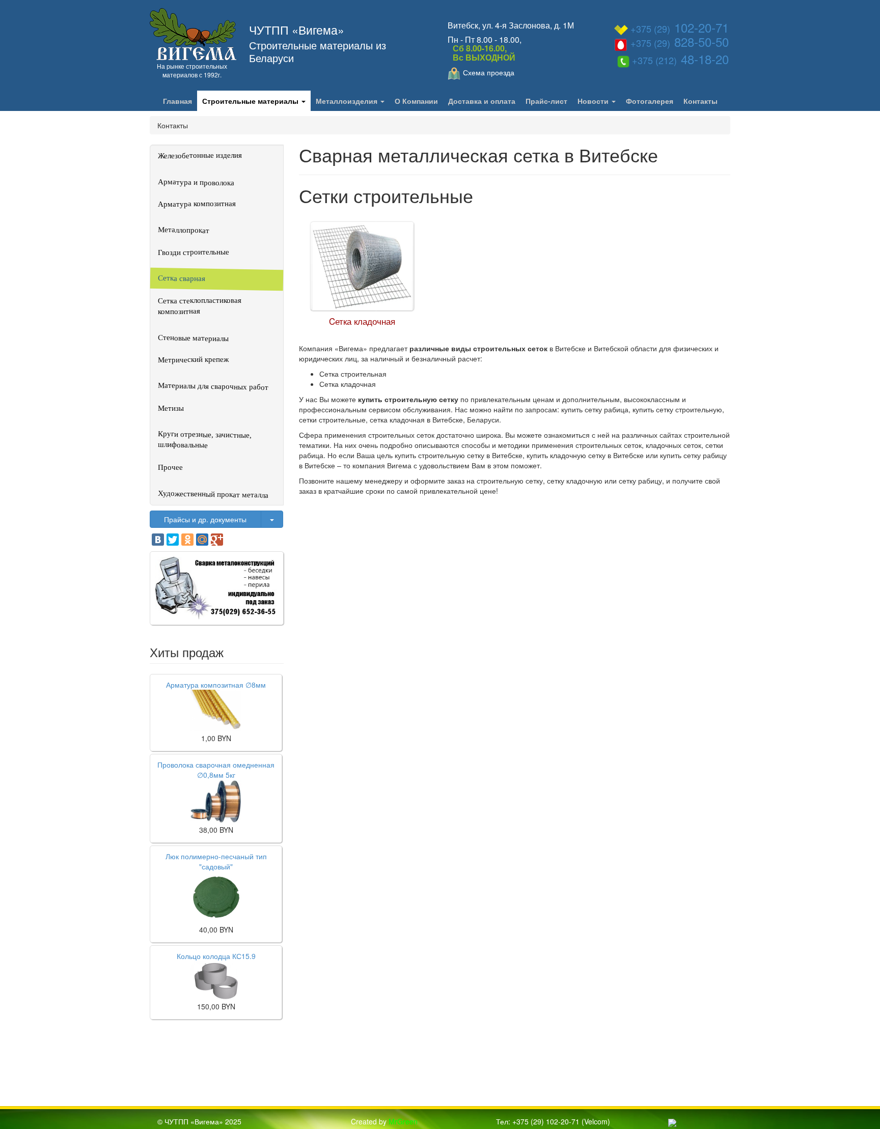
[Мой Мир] (202, 539)
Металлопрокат (183, 230)
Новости (594, 101)
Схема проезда (488, 72)
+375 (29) (679, 28)
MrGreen (403, 1121)
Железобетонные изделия (200, 155)
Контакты (700, 101)
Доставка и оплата (481, 101)
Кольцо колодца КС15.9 (216, 956)
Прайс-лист (546, 101)
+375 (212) (680, 60)
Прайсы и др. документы (205, 519)
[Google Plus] (217, 539)
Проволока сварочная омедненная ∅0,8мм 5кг (215, 769)
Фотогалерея (649, 101)
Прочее (170, 467)
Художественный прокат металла (213, 494)
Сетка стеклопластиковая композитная (199, 306)
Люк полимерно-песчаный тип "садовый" (216, 861)
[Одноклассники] (187, 539)
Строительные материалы (251, 101)
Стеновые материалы (193, 338)
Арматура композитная (197, 204)
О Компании (416, 101)
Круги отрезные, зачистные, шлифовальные (205, 439)
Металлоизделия (347, 101)
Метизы (171, 408)
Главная (177, 101)
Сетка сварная (181, 278)
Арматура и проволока (196, 182)
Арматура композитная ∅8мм (216, 685)
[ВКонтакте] (158, 539)
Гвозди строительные (193, 252)
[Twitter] (173, 539)
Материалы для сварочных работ (213, 386)
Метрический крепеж (193, 359)
